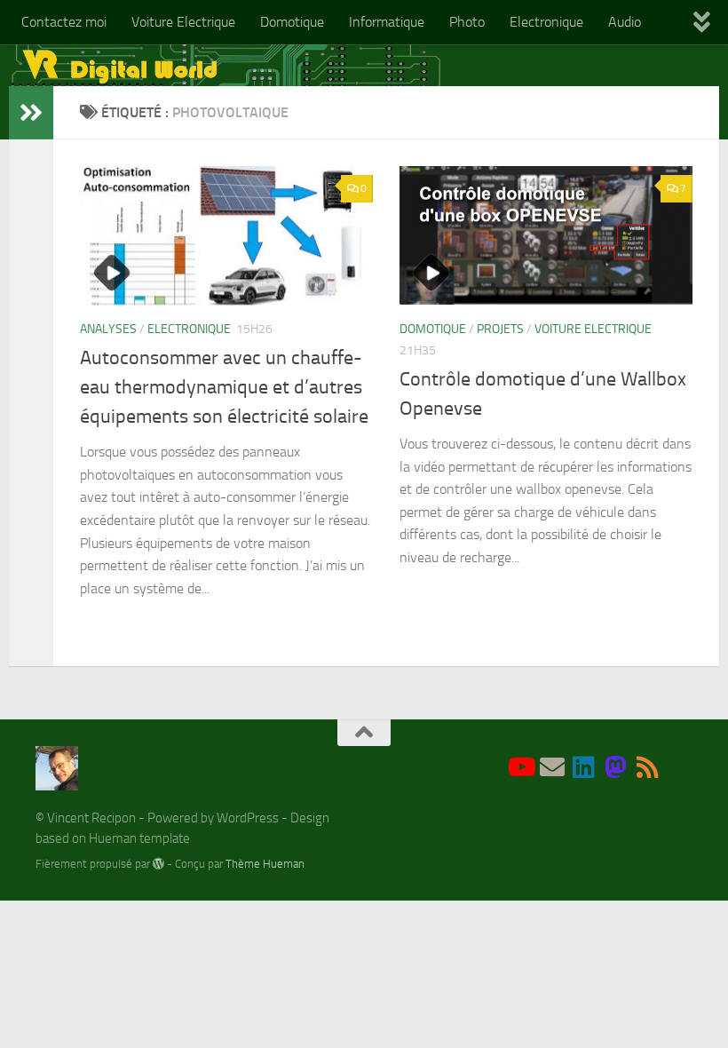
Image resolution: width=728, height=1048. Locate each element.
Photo (467, 21)
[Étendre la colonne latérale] (31, 112)
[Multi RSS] (648, 767)
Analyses (108, 329)
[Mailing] (552, 767)
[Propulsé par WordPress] (158, 863)
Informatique (386, 21)
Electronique (546, 21)
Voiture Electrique (183, 21)
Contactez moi (64, 21)
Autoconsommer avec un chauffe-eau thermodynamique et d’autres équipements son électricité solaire (224, 387)
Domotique (292, 21)
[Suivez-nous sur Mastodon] (616, 767)
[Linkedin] (584, 767)
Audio (624, 21)
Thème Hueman (265, 863)
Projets (500, 329)
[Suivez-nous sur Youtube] (520, 767)
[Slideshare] (680, 768)
